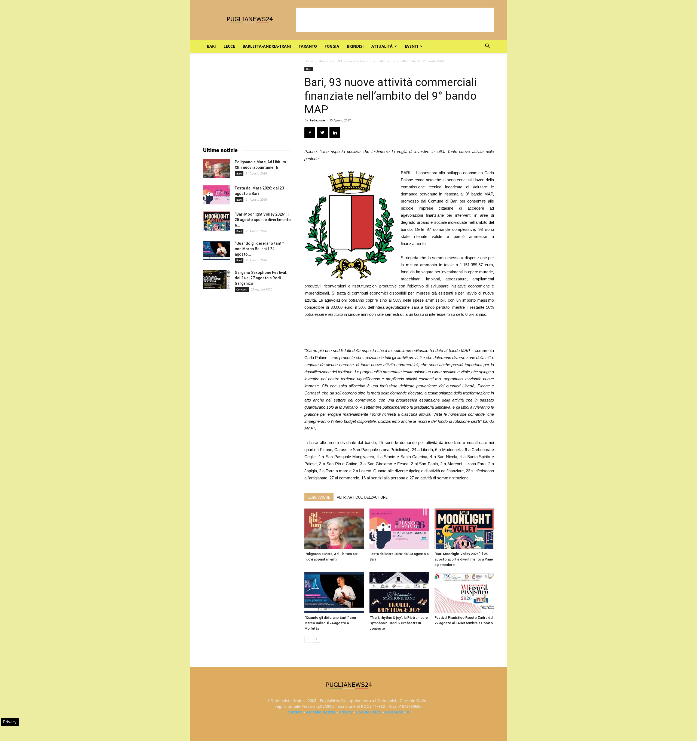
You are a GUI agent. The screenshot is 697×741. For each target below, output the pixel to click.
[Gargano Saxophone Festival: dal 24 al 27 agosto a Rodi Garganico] (216, 279)
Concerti (241, 289)
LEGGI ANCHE (319, 497)
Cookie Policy (368, 712)
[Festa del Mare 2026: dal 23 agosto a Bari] (399, 529)
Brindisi (355, 46)
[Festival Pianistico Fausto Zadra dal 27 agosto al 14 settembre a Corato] (464, 592)
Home (309, 61)
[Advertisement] (395, 20)
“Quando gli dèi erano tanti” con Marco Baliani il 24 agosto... (259, 248)
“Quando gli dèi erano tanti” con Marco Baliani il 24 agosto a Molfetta (330, 623)
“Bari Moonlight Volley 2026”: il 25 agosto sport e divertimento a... (263, 219)
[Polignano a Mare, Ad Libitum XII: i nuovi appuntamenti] (334, 529)
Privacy (346, 712)
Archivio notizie (320, 712)
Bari (211, 46)
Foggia (332, 46)
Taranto (308, 46)
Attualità (382, 46)
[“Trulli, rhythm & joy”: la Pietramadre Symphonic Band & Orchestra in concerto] (399, 592)
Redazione (317, 120)
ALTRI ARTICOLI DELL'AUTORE (362, 497)
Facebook (394, 712)
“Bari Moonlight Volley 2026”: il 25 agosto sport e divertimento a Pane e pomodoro (464, 559)
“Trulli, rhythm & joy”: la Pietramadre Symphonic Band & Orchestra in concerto (398, 623)
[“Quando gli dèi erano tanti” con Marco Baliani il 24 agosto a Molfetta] (334, 592)
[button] (487, 46)
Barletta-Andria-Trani (267, 46)
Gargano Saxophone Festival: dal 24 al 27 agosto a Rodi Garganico (261, 278)
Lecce (229, 46)
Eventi (411, 46)
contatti (295, 712)
